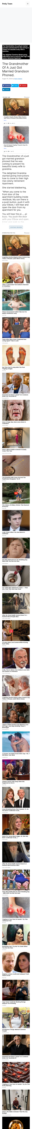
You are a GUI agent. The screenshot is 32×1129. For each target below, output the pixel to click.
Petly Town (7, 4)
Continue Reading (16, 227)
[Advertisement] (16, 24)
